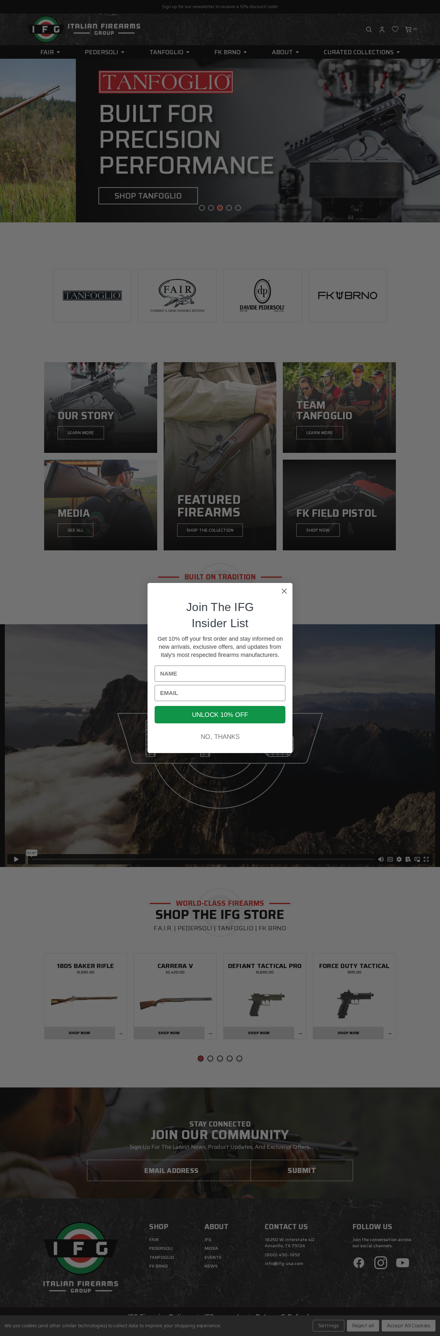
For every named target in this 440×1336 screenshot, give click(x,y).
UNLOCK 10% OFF (220, 714)
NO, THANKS (220, 736)
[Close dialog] (284, 591)
